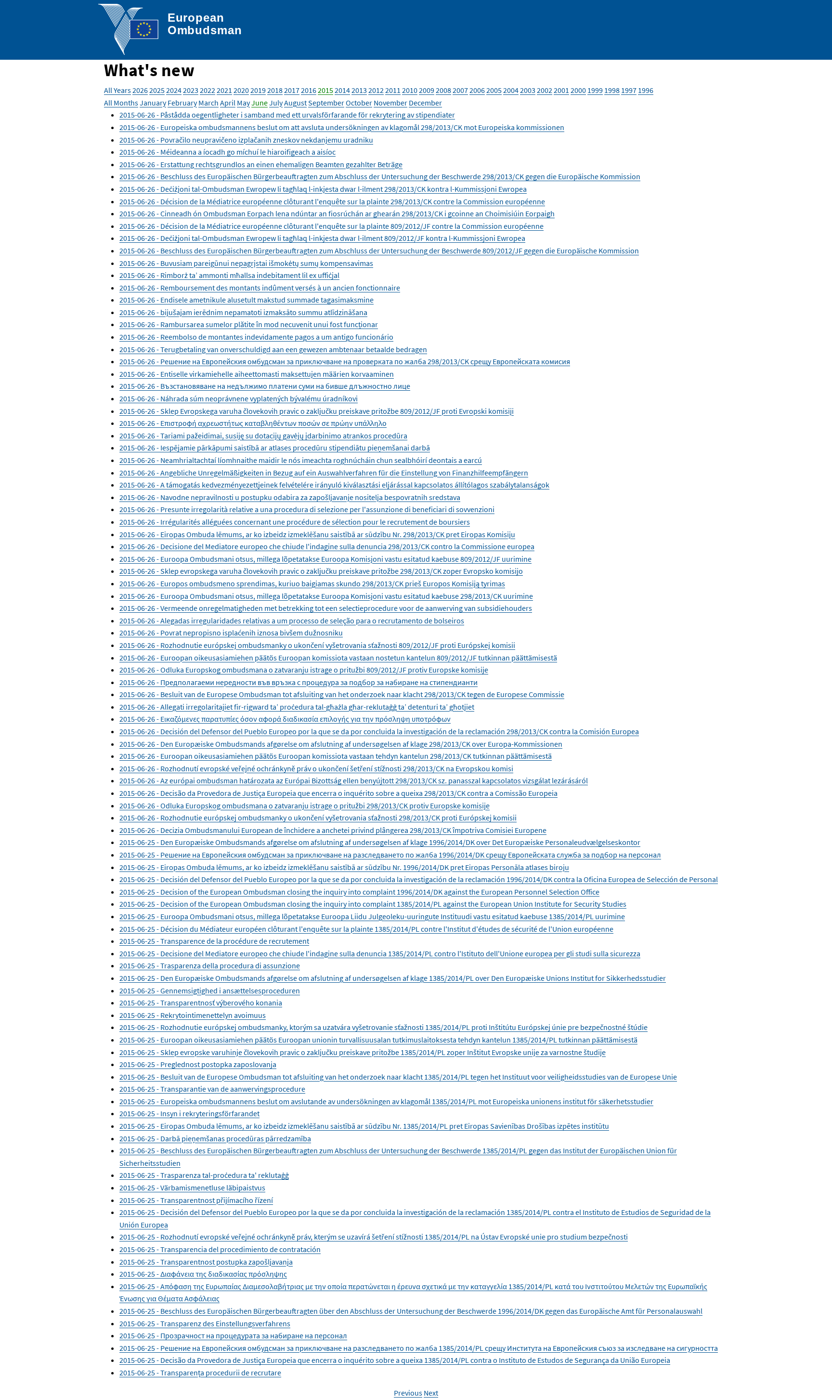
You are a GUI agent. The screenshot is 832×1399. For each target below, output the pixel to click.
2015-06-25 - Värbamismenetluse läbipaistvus (192, 1187)
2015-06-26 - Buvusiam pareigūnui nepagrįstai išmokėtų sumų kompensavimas (246, 263)
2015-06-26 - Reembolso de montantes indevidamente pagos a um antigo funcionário (256, 337)
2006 (477, 90)
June (259, 102)
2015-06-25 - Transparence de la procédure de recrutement (214, 941)
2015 (325, 90)
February (182, 102)
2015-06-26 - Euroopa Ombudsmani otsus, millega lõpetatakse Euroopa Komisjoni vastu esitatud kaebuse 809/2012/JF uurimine (325, 559)
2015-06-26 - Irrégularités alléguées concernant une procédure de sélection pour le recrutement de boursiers (294, 522)
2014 (342, 90)
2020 (241, 90)
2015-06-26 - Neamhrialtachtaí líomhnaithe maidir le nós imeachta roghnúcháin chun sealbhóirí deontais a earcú (300, 460)
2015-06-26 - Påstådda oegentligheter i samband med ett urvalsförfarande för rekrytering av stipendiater (287, 114)
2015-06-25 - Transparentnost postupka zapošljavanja (206, 1262)
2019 (258, 90)
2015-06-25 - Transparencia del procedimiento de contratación (220, 1249)
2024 (174, 90)
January (153, 102)
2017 (291, 90)
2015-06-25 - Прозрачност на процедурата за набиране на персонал (233, 1335)
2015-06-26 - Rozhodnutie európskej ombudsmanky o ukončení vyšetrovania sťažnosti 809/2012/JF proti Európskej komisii (317, 645)
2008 (443, 90)
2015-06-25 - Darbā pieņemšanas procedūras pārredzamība (215, 1138)
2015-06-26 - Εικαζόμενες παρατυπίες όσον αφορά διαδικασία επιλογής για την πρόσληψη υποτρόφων (285, 719)
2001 (561, 90)
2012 (376, 90)
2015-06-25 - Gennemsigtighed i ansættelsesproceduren (209, 990)
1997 (629, 90)
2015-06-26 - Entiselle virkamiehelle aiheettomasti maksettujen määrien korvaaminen (256, 374)
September (326, 102)
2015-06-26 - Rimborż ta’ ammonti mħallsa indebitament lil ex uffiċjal (229, 275)
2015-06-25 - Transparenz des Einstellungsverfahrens (204, 1323)
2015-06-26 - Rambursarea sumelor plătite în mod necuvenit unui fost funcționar (248, 324)
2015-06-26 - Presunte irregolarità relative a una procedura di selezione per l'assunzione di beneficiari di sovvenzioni (306, 509)
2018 (275, 90)
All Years (117, 90)
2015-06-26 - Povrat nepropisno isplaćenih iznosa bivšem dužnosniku (231, 632)
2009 (426, 90)
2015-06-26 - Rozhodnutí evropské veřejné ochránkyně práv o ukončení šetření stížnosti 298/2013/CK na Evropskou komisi (316, 768)
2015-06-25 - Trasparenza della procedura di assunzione (209, 965)
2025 (157, 90)
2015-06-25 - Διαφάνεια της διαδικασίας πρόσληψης (203, 1274)
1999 (595, 90)
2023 (190, 90)
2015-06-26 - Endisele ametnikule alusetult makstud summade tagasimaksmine (246, 299)
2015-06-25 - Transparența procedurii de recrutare (200, 1372)
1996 (645, 90)
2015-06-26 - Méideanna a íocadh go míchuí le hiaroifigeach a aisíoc (227, 152)
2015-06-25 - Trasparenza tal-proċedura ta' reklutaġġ (204, 1175)
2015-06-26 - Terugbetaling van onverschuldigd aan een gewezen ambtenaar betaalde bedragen (273, 349)
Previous (408, 1393)
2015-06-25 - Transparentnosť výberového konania (200, 1002)
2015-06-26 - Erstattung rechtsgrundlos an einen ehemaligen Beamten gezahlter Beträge (261, 164)
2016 (308, 90)
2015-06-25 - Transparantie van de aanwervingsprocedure (212, 1089)
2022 (207, 90)
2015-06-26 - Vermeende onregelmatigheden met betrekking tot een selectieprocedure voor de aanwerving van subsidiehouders (325, 608)
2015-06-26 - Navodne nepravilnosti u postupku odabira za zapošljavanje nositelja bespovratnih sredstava (289, 497)
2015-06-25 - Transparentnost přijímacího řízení (196, 1200)
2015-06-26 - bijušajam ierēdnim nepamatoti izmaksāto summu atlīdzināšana (243, 312)
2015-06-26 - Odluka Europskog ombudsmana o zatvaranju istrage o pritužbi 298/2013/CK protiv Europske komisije (304, 805)
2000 (578, 90)
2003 (527, 90)
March (208, 102)
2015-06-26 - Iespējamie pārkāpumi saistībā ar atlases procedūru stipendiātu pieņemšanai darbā (274, 447)
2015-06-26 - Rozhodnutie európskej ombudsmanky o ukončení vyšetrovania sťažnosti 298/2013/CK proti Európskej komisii (318, 817)
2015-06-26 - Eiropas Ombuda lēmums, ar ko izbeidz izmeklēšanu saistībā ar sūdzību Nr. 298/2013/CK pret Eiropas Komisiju (317, 534)
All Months (121, 102)
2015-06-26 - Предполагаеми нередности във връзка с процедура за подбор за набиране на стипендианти (298, 682)
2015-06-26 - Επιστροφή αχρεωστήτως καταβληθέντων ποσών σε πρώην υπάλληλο (253, 423)
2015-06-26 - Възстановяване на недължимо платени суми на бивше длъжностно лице (264, 386)
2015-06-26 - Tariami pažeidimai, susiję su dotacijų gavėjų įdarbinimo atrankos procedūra (263, 435)
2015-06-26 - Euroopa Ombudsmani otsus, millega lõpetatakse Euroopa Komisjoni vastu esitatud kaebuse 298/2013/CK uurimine (326, 596)
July (276, 102)
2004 (511, 90)
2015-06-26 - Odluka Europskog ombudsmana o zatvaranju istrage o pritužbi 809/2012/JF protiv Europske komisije (303, 669)
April (227, 102)
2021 (224, 90)
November (390, 102)
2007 (460, 90)
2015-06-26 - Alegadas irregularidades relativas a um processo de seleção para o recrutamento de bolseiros (291, 620)
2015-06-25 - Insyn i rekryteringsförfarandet (189, 1113)
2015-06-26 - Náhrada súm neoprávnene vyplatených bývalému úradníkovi (238, 398)
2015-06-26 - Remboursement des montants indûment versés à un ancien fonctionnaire (259, 287)
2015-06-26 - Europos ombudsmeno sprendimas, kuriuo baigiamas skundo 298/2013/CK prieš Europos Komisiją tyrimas (312, 583)
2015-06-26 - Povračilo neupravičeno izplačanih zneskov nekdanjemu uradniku (246, 140)
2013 (359, 90)
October (359, 102)
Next (431, 1393)
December (425, 102)
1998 (612, 90)
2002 (544, 90)
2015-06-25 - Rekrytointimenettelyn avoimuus (192, 1015)
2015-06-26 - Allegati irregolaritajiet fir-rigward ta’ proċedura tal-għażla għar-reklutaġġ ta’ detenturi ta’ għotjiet (296, 707)
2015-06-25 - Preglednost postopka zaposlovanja (197, 1064)
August (295, 102)
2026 (140, 90)
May (243, 102)
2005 (494, 90)
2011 (393, 90)
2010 (409, 90)
